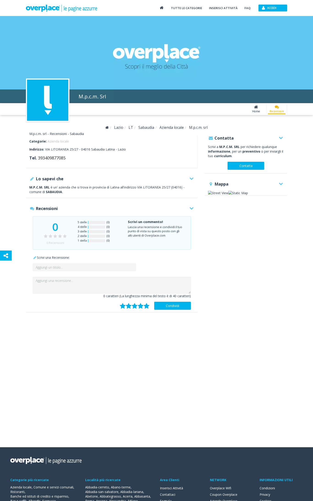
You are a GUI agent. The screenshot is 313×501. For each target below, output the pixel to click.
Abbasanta (142, 496)
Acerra (127, 496)
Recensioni (277, 111)
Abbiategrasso (110, 496)
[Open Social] (6, 255)
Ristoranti (17, 492)
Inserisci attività (223, 8)
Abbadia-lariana (131, 492)
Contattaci (167, 494)
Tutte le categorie (186, 8)
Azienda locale (58, 141)
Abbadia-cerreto (97, 487)
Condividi (172, 306)
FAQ (247, 8)
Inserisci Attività (171, 488)
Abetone (91, 496)
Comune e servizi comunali (53, 487)
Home (256, 111)
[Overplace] (107, 127)
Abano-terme (121, 487)
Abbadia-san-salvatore (101, 492)
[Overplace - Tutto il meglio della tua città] (161, 7)
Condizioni (267, 488)
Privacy (265, 494)
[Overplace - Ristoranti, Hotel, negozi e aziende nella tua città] (61, 8)
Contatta (246, 166)
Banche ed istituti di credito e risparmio (39, 496)
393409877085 (52, 158)
